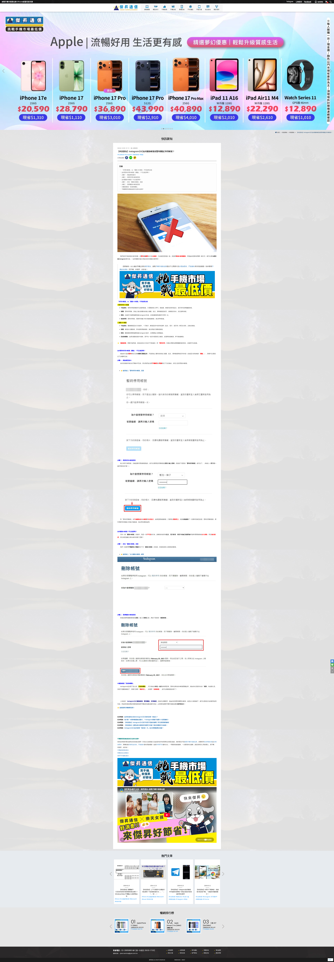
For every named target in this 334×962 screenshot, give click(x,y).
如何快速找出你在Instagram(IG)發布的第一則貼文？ (141, 717)
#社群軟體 (120, 155)
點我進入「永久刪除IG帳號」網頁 (133, 554)
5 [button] (168, 128)
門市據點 (190, 10)
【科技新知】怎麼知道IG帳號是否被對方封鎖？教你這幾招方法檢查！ (146, 725)
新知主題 (170, 953)
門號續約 (191, 266)
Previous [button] (3, 71)
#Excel (144, 899)
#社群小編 (185, 897)
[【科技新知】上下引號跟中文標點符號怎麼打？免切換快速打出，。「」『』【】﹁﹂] (153, 872)
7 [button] (172, 128)
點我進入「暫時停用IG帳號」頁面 (133, 371)
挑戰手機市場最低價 (190, 742)
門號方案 (199, 10)
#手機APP (214, 897)
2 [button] (163, 128)
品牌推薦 (182, 950)
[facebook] (308, 1)
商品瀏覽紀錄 (332, 668)
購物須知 (206, 953)
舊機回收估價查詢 (123, 753)
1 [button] (161, 128)
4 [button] (167, 128)
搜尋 (330, 2)
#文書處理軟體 (124, 899)
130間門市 (159, 745)
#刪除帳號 (136, 155)
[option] (167, 71)
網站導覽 (218, 953)
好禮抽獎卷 (183, 266)
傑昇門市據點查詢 (123, 756)
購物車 (327, 2)
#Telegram (179, 899)
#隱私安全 (179, 897)
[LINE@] (299, 1)
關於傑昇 (216, 10)
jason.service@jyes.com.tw (129, 953)
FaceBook (332, 661)
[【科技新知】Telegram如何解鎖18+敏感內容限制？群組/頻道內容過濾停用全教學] (180, 872)
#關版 (141, 155)
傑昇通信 (148, 266)
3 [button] (165, 128)
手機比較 (173, 10)
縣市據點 (194, 950)
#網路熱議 (172, 899)
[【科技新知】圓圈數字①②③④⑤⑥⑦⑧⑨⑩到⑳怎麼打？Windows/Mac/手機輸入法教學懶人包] (126, 872)
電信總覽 (218, 950)
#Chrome (206, 899)
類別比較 (182, 953)
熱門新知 (194, 953)
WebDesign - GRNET (179, 960)
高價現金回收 (133, 745)
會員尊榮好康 (208, 742)
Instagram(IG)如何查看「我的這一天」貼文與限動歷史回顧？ (144, 728)
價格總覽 (147, 10)
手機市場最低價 (161, 266)
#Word (117, 899)
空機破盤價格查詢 (123, 750)
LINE (332, 665)
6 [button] (170, 128)
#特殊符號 (118, 901)
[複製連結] (134, 157)
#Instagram (128, 155)
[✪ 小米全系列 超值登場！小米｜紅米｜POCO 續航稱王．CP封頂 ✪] (167, 71)
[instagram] (290, 1)
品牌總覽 (170, 950)
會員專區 (320, 2)
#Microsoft (133, 899)
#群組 (185, 899)
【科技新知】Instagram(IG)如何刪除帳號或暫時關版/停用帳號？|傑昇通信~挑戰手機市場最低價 (128, 9)
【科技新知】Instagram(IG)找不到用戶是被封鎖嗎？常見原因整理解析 (146, 722)
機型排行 (155, 10)
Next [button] (330, 71)
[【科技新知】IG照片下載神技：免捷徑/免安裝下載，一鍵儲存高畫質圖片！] (207, 872)
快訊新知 (208, 10)
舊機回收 (182, 10)
